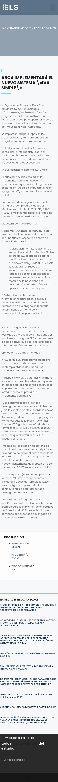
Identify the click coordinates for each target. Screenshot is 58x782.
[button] (52, 7)
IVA (13, 569)
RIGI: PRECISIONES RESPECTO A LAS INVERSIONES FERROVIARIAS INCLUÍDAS (26, 667)
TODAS (15, 558)
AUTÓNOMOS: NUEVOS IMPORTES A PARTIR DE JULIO (28, 707)
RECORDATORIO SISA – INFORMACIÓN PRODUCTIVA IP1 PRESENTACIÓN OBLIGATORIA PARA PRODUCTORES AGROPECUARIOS (28, 607)
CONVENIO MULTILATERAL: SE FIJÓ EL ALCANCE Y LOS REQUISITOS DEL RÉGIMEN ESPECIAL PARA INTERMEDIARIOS (28, 623)
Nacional (16, 547)
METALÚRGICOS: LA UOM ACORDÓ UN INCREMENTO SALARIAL (27, 654)
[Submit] (51, 767)
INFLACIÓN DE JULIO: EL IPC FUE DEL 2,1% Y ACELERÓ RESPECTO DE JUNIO (27, 695)
